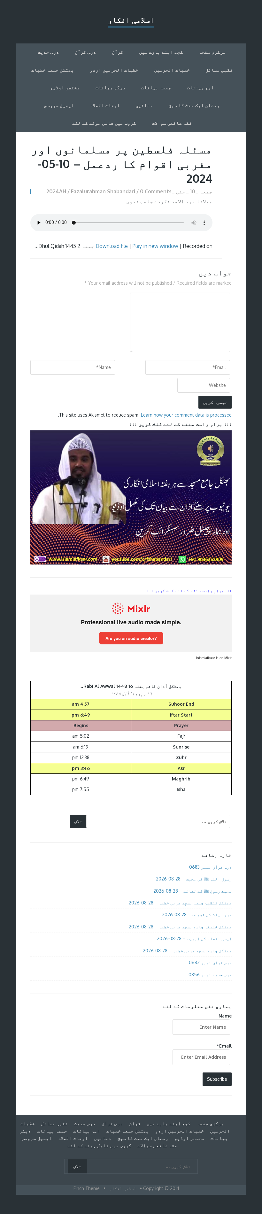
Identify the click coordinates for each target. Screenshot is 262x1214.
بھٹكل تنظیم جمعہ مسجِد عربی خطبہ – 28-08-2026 (180, 902)
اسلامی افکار (131, 20)
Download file (112, 246)
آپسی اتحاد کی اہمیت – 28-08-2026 (194, 938)
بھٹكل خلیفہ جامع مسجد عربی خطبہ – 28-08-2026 (180, 926)
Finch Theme (86, 1188)
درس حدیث (48, 52)
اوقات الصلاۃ (105, 105)
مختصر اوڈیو (65, 87)
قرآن (117, 52)
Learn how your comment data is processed (186, 415)
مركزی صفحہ (212, 52)
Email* (224, 1046)
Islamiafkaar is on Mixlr (214, 658)
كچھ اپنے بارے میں (161, 52)
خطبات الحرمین (172, 70)
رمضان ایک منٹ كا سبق (194, 105)
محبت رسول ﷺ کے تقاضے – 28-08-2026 (192, 891)
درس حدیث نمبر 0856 (210, 974)
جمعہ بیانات (156, 87)
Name (225, 1015)
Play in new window (155, 246)
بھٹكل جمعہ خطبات (52, 70)
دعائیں (144, 105)
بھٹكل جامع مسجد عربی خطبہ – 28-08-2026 (187, 950)
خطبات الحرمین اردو (114, 70)
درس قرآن (85, 52)
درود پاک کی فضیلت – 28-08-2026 (197, 914)
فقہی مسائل (219, 70)
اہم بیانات (200, 87)
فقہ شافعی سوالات (172, 123)
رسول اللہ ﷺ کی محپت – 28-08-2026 (194, 878)
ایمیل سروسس (59, 105)
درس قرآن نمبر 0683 (210, 867)
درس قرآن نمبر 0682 (210, 962)
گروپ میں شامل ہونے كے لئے (104, 123)
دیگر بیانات (111, 87)
